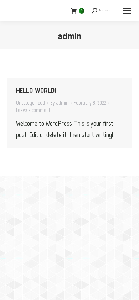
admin (69, 36)
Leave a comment (33, 110)
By (59, 103)
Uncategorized (30, 103)
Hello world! (36, 90)
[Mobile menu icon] (127, 11)
